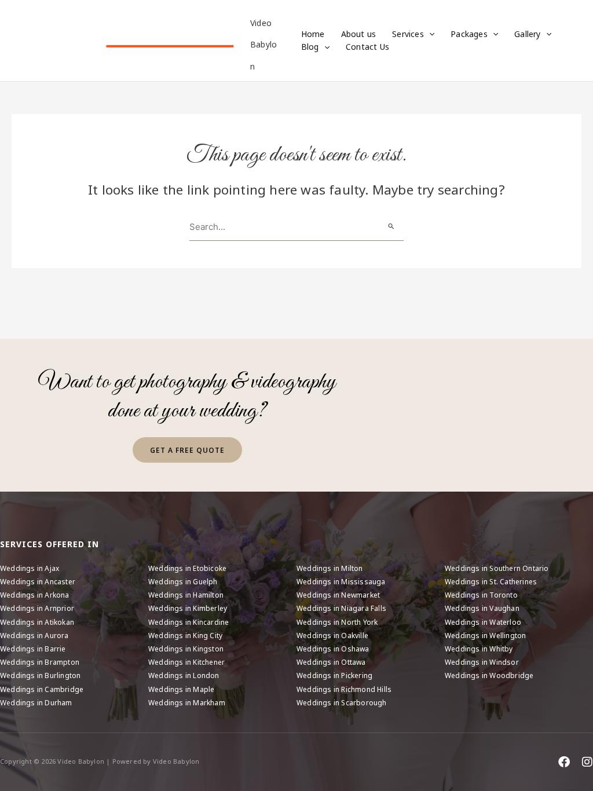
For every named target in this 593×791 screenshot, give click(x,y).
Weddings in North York (337, 622)
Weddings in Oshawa (332, 649)
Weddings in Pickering (334, 675)
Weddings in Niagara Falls (341, 608)
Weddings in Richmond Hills (343, 689)
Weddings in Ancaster (37, 582)
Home (313, 33)
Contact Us (367, 46)
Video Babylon (263, 44)
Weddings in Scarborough (341, 703)
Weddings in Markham (186, 703)
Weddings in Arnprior (37, 608)
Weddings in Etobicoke (187, 568)
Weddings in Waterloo (483, 622)
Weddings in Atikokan (37, 622)
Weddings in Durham (36, 703)
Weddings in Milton (329, 568)
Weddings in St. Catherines (491, 582)
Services (408, 33)
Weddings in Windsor (482, 662)
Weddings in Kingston (186, 649)
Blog (310, 46)
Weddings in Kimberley (187, 608)
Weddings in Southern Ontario (497, 568)
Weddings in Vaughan (482, 608)
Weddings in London (183, 675)
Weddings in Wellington (485, 635)
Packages (469, 33)
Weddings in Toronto (481, 595)
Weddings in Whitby (479, 649)
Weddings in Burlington (40, 675)
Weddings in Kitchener (186, 662)
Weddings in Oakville (332, 635)
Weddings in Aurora (34, 635)
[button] (429, 34)
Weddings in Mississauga (341, 582)
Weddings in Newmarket (338, 595)
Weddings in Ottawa (331, 662)
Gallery (527, 33)
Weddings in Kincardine (188, 622)
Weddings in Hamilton (186, 595)
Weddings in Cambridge (41, 689)
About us (358, 33)
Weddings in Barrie (33, 649)
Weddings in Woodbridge (489, 675)
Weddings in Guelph (183, 582)
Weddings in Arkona (34, 595)
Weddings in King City (185, 635)
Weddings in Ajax (29, 568)
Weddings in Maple (181, 689)
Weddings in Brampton (39, 662)
